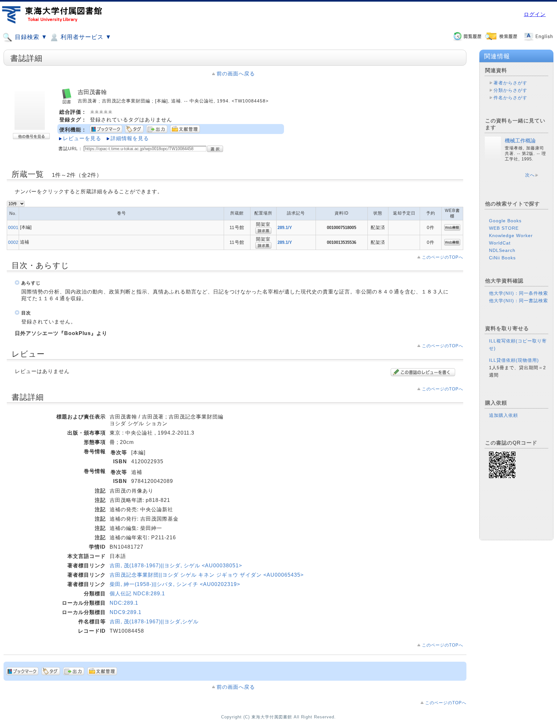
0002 (13, 242)
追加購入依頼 (503, 415)
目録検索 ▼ (30, 37)
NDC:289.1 (124, 603)
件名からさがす (510, 97)
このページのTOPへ (442, 257)
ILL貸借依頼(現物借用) (514, 360)
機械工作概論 (520, 140)
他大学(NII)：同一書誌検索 (518, 300)
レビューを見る (82, 138)
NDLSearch (502, 250)
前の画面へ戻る (236, 73)
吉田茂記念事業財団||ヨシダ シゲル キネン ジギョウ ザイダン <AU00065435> (207, 575)
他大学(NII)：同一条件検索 (518, 293)
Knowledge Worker (511, 235)
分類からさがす (510, 90)
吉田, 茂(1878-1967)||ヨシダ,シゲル (154, 621)
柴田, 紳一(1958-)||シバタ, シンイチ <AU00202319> (175, 584)
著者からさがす (510, 82)
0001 (13, 227)
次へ (530, 175)
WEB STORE (504, 228)
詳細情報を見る (130, 138)
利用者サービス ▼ (85, 37)
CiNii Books (502, 257)
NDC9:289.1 (126, 612)
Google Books (505, 220)
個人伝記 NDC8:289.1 (137, 593)
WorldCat (500, 242)
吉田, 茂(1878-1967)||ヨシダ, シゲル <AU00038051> (176, 565)
